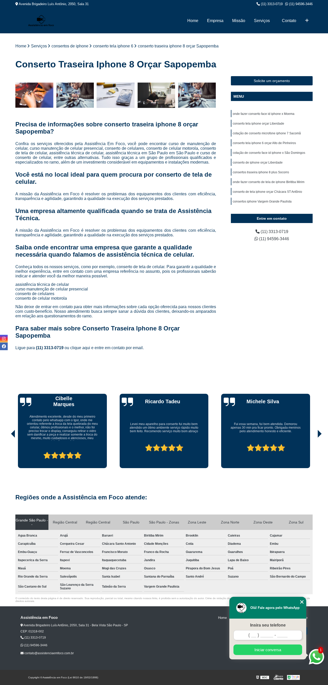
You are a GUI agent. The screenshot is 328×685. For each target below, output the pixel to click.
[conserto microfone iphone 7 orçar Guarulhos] (75, 95)
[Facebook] (4, 346)
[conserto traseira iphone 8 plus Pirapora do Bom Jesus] (34, 95)
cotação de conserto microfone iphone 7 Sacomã (267, 133)
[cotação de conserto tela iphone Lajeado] (116, 95)
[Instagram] (4, 338)
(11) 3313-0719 (271, 4)
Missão (238, 20)
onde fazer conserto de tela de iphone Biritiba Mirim (268, 182)
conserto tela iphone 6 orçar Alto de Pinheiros (264, 143)
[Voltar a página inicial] (41, 20)
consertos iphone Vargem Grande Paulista (262, 201)
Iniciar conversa (267, 650)
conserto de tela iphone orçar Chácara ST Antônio (267, 192)
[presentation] (6, 453)
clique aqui (80, 348)
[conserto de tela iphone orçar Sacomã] (156, 95)
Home (192, 20)
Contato (289, 20)
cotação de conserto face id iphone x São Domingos (269, 153)
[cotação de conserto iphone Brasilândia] (197, 95)
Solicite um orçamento (272, 81)
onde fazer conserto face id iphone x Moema (263, 114)
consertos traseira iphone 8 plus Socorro (261, 172)
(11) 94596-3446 (300, 4)
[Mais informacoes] (307, 21)
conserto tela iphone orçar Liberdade (258, 123)
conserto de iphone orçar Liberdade (258, 162)
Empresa (215, 20)
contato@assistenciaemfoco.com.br (49, 653)
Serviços (262, 20)
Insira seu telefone (268, 625)
